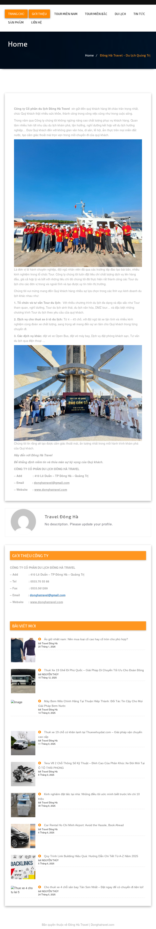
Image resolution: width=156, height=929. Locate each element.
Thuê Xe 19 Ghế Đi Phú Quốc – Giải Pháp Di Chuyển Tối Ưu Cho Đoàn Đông (94, 670)
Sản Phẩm (16, 22)
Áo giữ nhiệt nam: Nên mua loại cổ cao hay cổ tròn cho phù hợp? (86, 639)
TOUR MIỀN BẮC (96, 14)
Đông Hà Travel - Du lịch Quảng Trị (125, 55)
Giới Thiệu (39, 14)
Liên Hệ (36, 22)
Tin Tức (139, 14)
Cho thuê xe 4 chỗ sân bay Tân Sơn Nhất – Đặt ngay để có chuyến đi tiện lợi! (94, 887)
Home (89, 55)
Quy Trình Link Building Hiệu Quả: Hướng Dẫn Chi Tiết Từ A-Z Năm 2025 (91, 856)
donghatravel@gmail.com (47, 595)
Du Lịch (120, 14)
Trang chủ (16, 14)
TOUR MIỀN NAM (65, 14)
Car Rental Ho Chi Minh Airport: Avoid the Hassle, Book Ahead (84, 825)
